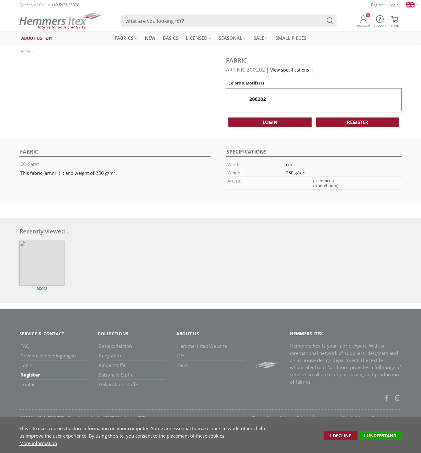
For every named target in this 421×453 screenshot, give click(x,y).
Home (24, 51)
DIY (181, 355)
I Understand (380, 436)
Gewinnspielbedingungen (48, 355)
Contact (28, 384)
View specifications (289, 70)
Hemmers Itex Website (202, 346)
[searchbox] (229, 20)
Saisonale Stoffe (116, 375)
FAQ (25, 346)
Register (378, 4)
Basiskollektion (115, 346)
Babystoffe (110, 355)
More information (38, 443)
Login (394, 4)
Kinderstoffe (112, 365)
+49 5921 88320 (65, 4)
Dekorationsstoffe (118, 384)
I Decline (340, 436)
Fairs (182, 365)
